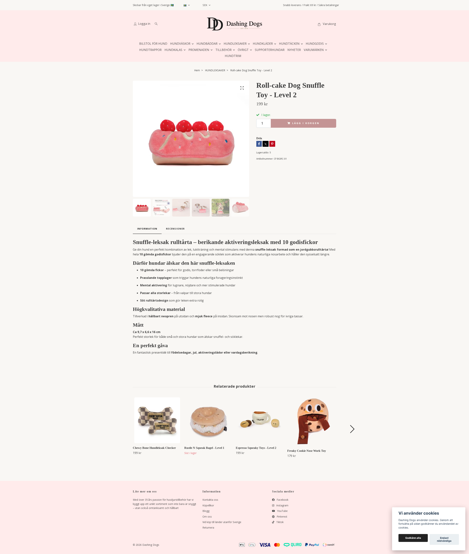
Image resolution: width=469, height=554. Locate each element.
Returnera (208, 527)
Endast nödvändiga (444, 539)
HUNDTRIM (233, 56)
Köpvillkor (208, 505)
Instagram (282, 505)
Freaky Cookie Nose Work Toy (306, 450)
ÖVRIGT (243, 50)
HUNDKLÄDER (263, 44)
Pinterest (281, 516)
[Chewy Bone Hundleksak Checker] (157, 420)
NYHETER (294, 50)
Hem (197, 70)
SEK (205, 5)
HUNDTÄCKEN (289, 44)
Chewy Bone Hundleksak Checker (154, 447)
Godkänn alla (413, 538)
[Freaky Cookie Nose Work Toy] (311, 421)
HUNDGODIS (315, 44)
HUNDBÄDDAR (207, 44)
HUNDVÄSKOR (180, 44)
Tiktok (280, 522)
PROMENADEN (199, 50)
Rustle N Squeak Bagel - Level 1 (204, 447)
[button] (352, 429)
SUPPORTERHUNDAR (270, 50)
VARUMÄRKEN (314, 50)
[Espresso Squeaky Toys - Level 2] (260, 420)
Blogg (205, 511)
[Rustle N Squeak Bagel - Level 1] (208, 420)
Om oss (207, 516)
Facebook (282, 499)
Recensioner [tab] (175, 228)
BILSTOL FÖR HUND (153, 44)
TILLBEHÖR (223, 50)
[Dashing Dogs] (234, 24)
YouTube (282, 511)
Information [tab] (147, 228)
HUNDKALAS (173, 50)
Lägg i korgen (306, 123)
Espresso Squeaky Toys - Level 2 (256, 447)
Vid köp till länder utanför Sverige (221, 522)
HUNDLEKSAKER (235, 44)
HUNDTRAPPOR (150, 50)
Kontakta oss (210, 499)
